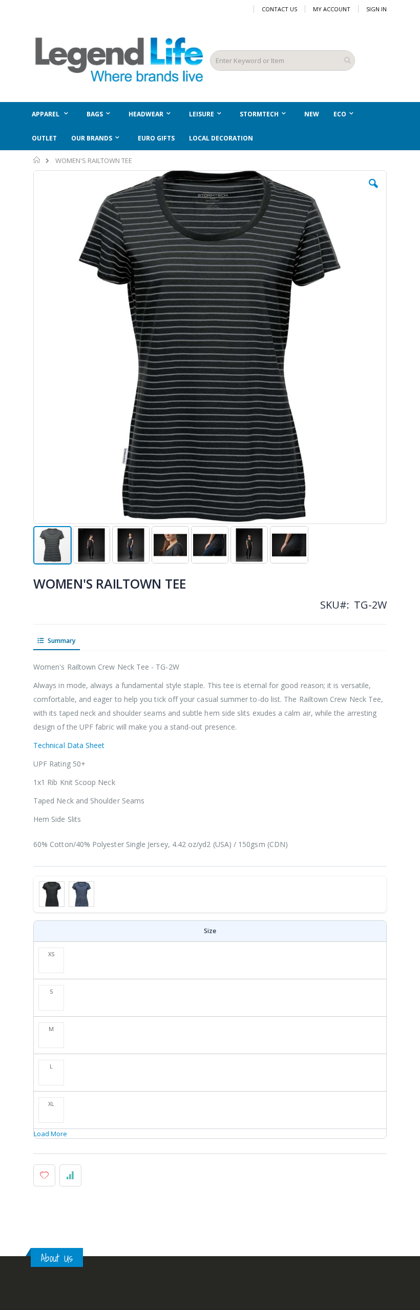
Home (37, 160)
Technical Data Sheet (68, 745)
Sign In (376, 9)
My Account (331, 9)
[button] (373, 191)
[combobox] (282, 60)
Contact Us (279, 9)
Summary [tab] (61, 640)
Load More (50, 1133)
